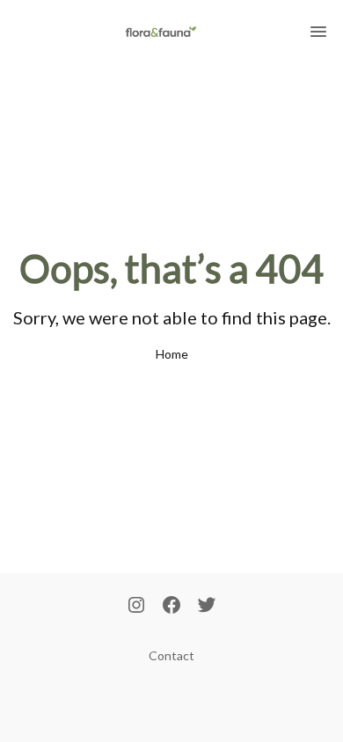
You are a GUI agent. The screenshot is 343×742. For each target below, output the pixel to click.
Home (172, 353)
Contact (171, 655)
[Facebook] (171, 606)
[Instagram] (136, 606)
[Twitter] (206, 606)
